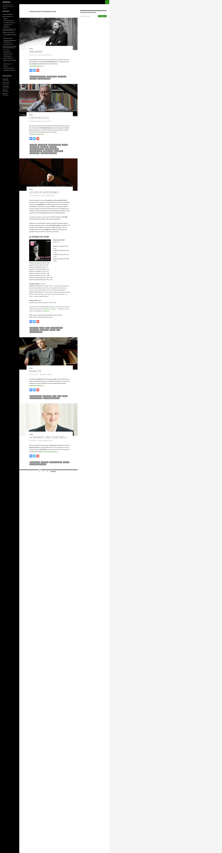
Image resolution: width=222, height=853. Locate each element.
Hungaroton (44, 329)
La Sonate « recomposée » (48, 437)
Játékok (52, 329)
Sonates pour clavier (44, 78)
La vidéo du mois (7, 24)
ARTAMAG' (7, 2)
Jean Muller (45, 462)
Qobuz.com (46, 311)
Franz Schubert (35, 146)
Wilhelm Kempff (35, 153)
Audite (42, 327)
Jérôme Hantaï (47, 396)
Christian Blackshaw (54, 144)
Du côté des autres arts (8, 22)
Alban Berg (33, 144)
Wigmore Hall (58, 151)
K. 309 (54, 396)
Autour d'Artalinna (7, 16)
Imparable (5, 93)
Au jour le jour (6, 64)
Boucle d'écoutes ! (7, 38)
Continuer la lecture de (36, 66)
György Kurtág (35, 329)
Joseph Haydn (62, 76)
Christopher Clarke (36, 396)
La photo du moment (8, 68)
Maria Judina (44, 146)
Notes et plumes (7, 56)
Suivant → (54, 471)
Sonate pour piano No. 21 (37, 149)
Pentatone (33, 78)
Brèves (5, 18)
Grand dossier (6, 52)
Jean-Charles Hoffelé (45, 55)
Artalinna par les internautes (9, 60)
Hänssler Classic (35, 462)
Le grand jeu (5, 79)
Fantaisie (36, 51)
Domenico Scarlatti (57, 327)
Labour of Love (6, 82)
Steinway (66, 462)
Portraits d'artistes (7, 44)
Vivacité (35, 371)
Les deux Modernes (44, 192)
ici (53, 447)
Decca (47, 327)
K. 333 (59, 396)
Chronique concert (7, 20)
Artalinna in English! (7, 14)
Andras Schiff (34, 327)
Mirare (65, 396)
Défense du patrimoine (8, 32)
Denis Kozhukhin (52, 76)
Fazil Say (65, 144)
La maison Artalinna (7, 58)
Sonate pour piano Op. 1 (52, 149)
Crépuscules (39, 118)
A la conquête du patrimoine (9, 34)
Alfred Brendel (43, 144)
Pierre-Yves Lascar (46, 374)
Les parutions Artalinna (8, 70)
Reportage (5, 26)
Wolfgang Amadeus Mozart (48, 153)
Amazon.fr (54, 309)
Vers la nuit (5, 90)
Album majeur (6, 86)
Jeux (58, 329)
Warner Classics (48, 151)
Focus (31, 48)
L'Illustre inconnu (7, 54)
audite (46, 309)
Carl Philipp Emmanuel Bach (38, 76)
